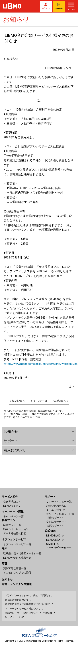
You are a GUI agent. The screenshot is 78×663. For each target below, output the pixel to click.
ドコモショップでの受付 (17, 572)
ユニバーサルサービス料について (22, 608)
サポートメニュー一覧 (59, 501)
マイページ (45, 8)
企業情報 (47, 613)
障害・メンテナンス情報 (17, 584)
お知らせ (7, 579)
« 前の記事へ (17, 401)
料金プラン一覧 (12, 525)
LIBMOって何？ (12, 505)
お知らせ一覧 (39, 401)
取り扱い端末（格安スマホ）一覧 (22, 553)
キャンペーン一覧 (13, 516)
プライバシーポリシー (17, 595)
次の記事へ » (60, 401)
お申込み (59, 8)
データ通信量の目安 (14, 533)
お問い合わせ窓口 (56, 505)
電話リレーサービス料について (21, 613)
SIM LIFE (51, 543)
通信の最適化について (17, 599)
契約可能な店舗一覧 (14, 568)
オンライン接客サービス (60, 516)
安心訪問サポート (56, 523)
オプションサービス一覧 (17, 544)
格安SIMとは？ (11, 501)
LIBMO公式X (53, 539)
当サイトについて (14, 617)
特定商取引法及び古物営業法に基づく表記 (27, 604)
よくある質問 (53, 509)
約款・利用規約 (41, 595)
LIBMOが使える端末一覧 (17, 557)
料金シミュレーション (16, 529)
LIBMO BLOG (53, 535)
